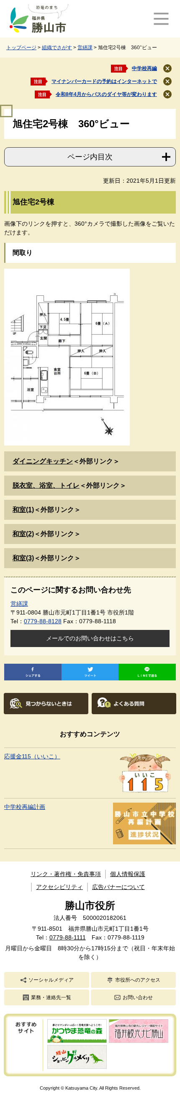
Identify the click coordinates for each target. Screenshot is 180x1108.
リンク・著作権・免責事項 (66, 874)
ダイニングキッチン (43, 461)
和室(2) (23, 533)
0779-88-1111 (67, 937)
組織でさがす (57, 47)
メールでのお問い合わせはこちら (90, 638)
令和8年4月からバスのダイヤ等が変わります (106, 94)
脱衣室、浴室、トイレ (46, 485)
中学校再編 (144, 68)
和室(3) (23, 558)
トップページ (21, 47)
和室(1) (23, 509)
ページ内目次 (90, 157)
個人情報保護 (127, 874)
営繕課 (85, 47)
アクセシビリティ (59, 887)
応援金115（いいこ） (32, 756)
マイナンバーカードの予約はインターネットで (104, 81)
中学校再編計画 (24, 806)
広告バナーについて (118, 887)
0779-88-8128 (43, 621)
